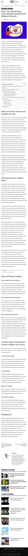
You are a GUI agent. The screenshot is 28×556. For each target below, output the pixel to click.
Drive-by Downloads (8, 100)
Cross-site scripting (8, 105)
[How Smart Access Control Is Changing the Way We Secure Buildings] (5, 475)
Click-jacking (6, 102)
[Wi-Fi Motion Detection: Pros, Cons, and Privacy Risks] (5, 501)
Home (2, 5)
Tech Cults (6, 19)
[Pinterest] (15, 552)
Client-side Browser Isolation (10, 92)
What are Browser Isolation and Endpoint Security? (12, 87)
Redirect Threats (7, 103)
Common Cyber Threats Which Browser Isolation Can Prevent (13, 98)
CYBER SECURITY (7, 5)
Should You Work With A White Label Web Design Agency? (6, 446)
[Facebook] (9, 552)
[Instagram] (12, 552)
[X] (18, 552)
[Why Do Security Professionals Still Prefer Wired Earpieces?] (5, 521)
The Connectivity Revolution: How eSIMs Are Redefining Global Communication (18, 482)
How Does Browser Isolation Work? (10, 89)
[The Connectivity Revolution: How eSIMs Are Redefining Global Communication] (5, 482)
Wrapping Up (5, 106)
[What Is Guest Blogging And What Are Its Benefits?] (5, 531)
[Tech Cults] (2, 19)
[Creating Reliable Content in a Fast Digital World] (5, 541)
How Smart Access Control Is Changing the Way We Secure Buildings (17, 475)
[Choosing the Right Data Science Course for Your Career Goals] (5, 488)
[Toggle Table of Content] (23, 84)
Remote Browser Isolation (9, 95)
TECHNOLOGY (10, 8)
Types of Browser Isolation (8, 91)
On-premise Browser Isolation (10, 94)
